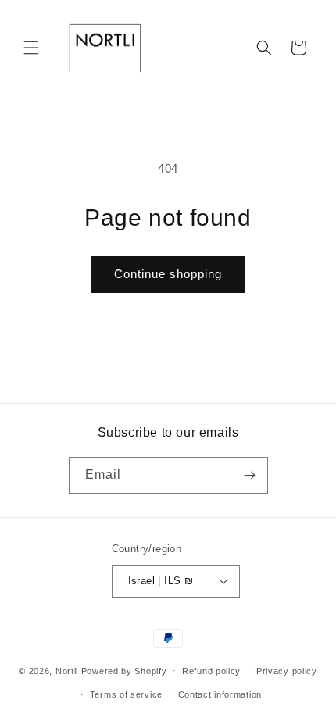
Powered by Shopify (124, 670)
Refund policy (211, 671)
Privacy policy (286, 671)
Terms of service (126, 694)
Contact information (220, 694)
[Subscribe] (250, 475)
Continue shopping (168, 273)
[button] (31, 47)
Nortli (66, 670)
